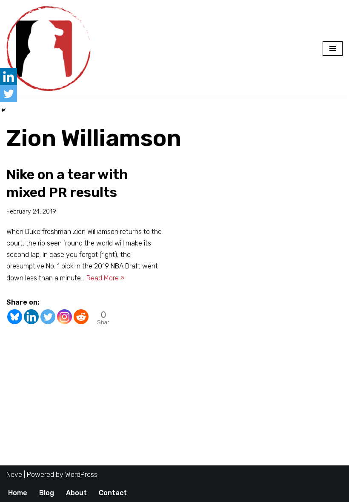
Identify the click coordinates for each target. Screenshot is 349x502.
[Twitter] (47, 316)
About (76, 493)
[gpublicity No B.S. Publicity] (51, 48)
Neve (14, 475)
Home (17, 493)
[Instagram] (64, 316)
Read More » (105, 278)
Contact (113, 493)
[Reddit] (81, 316)
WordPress (81, 475)
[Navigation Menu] (333, 48)
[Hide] (3, 110)
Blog (46, 493)
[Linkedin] (31, 316)
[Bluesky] (14, 316)
